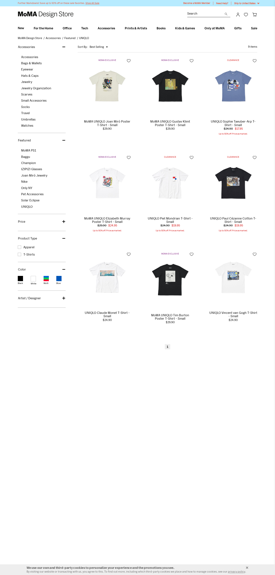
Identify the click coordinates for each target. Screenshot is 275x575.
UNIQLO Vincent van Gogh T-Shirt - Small (233, 314)
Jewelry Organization (36, 88)
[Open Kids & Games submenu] (196, 28)
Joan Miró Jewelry (34, 175)
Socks (25, 107)
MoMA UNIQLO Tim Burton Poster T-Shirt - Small (170, 316)
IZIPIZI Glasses (31, 169)
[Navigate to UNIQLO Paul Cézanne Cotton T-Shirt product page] (233, 183)
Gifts (238, 28)
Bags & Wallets (31, 63)
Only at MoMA (214, 28)
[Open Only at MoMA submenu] (226, 28)
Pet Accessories (32, 194)
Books (161, 28)
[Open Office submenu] (73, 28)
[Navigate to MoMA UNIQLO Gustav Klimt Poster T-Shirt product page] (170, 86)
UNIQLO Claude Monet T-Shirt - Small (107, 314)
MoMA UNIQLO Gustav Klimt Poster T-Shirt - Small (170, 123)
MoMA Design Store (30, 38)
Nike (24, 181)
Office (67, 28)
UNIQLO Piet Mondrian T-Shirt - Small (170, 220)
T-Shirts (29, 254)
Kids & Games (185, 28)
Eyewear (27, 69)
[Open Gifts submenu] (243, 28)
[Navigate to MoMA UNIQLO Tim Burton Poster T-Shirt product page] (170, 280)
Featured (70, 38)
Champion (28, 163)
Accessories (106, 28)
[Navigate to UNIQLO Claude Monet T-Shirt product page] (107, 277)
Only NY (26, 188)
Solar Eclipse (30, 200)
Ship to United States (245, 3)
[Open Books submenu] (167, 28)
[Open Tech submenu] (89, 28)
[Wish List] (246, 14)
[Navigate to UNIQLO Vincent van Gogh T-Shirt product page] (233, 277)
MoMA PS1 (28, 150)
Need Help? (222, 3)
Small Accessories (34, 100)
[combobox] (206, 14)
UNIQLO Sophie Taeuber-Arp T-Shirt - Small (233, 123)
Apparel (28, 247)
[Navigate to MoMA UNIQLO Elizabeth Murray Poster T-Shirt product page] (107, 183)
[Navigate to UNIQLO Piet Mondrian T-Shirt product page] (170, 183)
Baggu (25, 156)
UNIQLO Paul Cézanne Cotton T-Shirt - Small (233, 220)
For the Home (43, 28)
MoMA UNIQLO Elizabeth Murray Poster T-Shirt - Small (107, 220)
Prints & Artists (136, 28)
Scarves (26, 94)
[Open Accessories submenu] (116, 28)
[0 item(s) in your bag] (254, 14)
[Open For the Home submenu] (55, 28)
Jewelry (26, 82)
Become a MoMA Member (196, 3)
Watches (27, 125)
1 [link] (167, 346)
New (21, 28)
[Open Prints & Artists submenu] (148, 28)
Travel (25, 113)
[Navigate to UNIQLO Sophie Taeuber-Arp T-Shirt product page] (233, 86)
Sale (254, 28)
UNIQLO (84, 38)
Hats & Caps (30, 75)
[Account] (238, 14)
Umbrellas (28, 119)
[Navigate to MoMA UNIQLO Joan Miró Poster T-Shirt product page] (107, 86)
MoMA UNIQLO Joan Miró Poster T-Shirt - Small (107, 123)
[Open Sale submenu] (259, 28)
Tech (84, 28)
